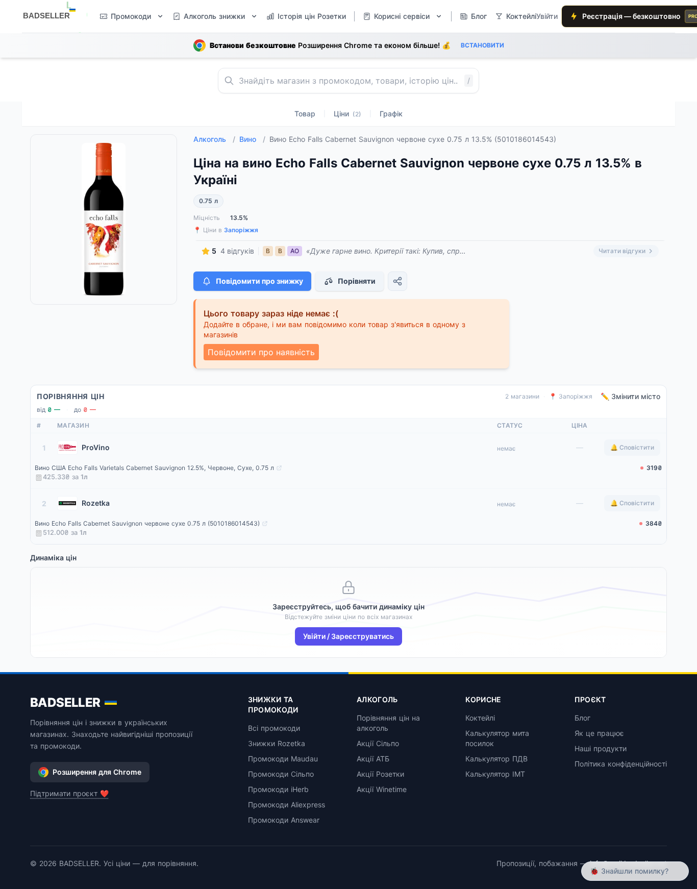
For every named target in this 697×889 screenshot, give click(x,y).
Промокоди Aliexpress (286, 804)
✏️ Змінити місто (630, 396)
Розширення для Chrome (97, 772)
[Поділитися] (397, 281)
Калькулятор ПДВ (496, 758)
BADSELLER (65, 702)
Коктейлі (480, 717)
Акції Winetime (382, 789)
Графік (391, 113)
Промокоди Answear (283, 820)
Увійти (547, 16)
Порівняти (357, 281)
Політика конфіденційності (621, 763)
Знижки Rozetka (276, 743)
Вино (252, 139)
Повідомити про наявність (261, 352)
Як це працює (599, 733)
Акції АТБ (373, 758)
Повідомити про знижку (259, 281)
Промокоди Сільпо (281, 774)
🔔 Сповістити (632, 447)
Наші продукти (601, 748)
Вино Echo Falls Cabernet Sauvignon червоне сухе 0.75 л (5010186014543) (147, 523)
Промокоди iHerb (278, 789)
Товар (304, 113)
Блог (582, 717)
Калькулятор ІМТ (495, 774)
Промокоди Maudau (283, 758)
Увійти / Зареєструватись (348, 636)
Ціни (347, 113)
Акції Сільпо (378, 743)
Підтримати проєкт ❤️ (69, 793)
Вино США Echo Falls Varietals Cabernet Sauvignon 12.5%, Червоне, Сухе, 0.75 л (154, 468)
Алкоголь (214, 139)
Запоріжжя (241, 230)
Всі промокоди (274, 728)
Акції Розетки (380, 774)
